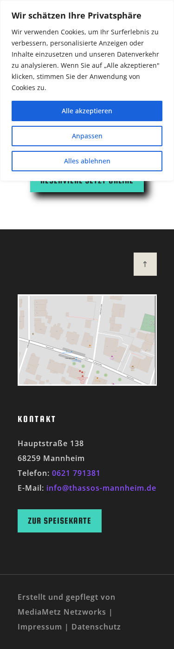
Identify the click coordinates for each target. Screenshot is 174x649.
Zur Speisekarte (59, 521)
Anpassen (87, 135)
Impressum (40, 627)
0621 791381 (76, 473)
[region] (87, 90)
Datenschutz (96, 627)
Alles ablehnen (87, 160)
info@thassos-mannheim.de (101, 488)
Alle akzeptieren (87, 110)
